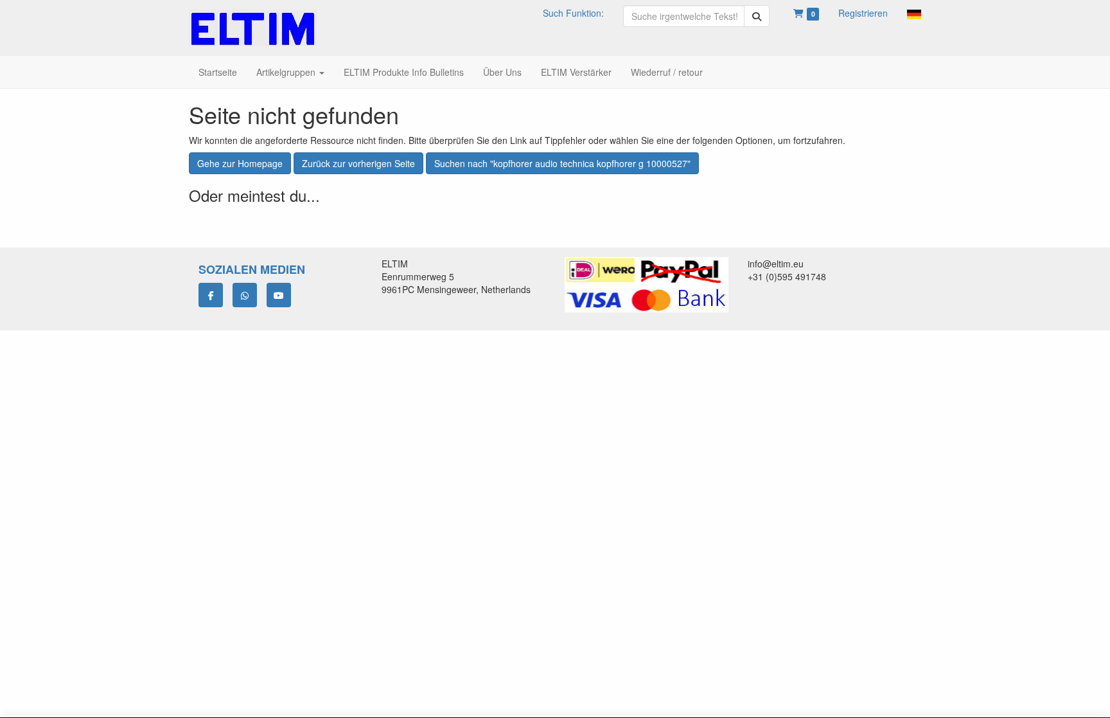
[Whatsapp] (245, 295)
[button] (914, 13)
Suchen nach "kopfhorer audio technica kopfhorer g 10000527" (562, 163)
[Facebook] (210, 295)
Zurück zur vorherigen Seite (358, 163)
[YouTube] (279, 295)
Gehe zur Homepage (240, 163)
